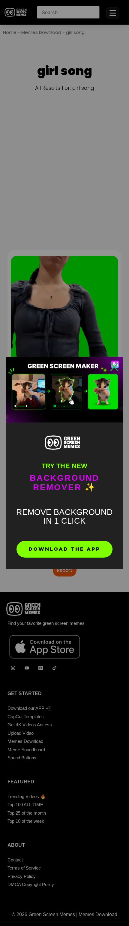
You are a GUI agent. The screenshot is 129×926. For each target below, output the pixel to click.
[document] (64, 463)
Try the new (64, 466)
